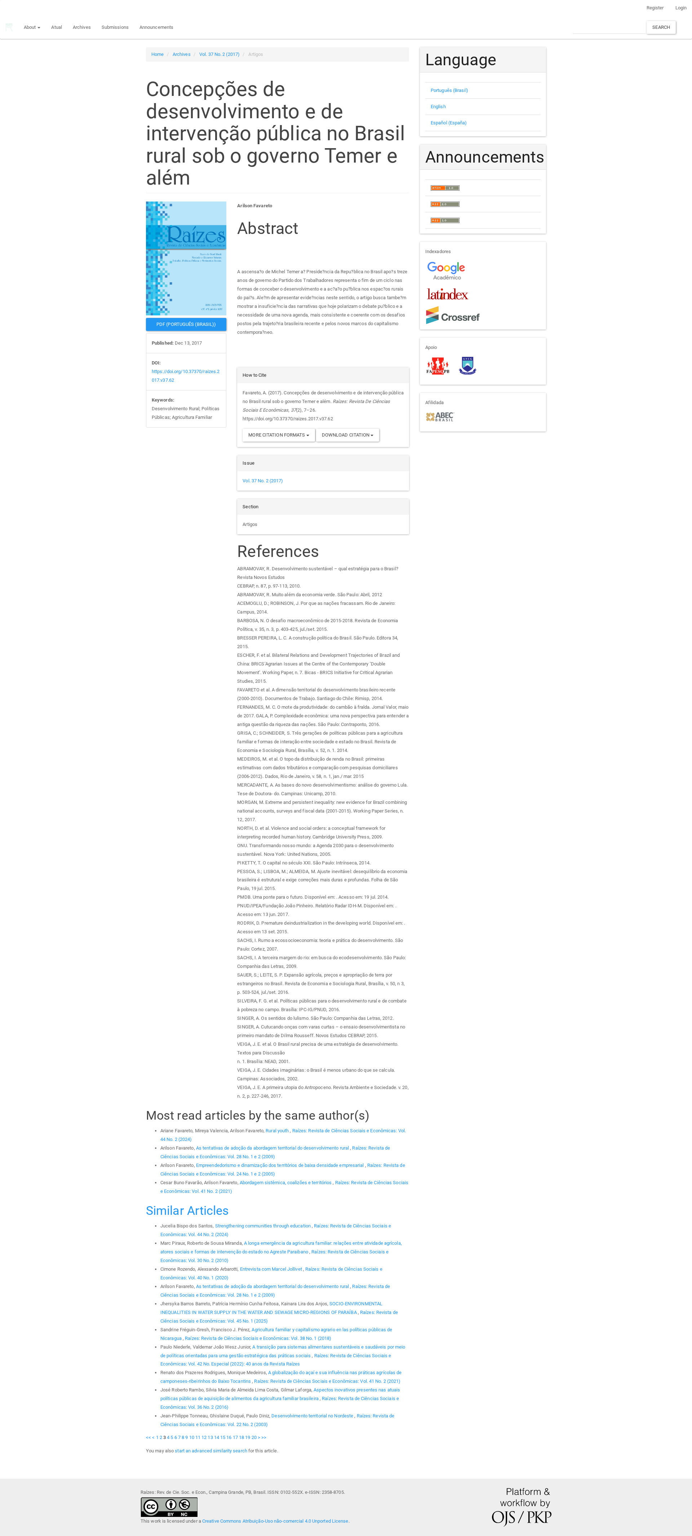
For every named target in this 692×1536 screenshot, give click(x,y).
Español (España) (449, 122)
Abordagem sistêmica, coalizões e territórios (286, 1182)
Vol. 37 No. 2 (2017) (219, 54)
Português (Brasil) (449, 90)
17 (235, 1437)
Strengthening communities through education (263, 1226)
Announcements (156, 27)
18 (241, 1437)
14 (216, 1437)
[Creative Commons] (169, 1506)
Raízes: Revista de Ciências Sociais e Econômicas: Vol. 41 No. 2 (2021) (327, 1381)
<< (148, 1437)
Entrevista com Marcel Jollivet (271, 1269)
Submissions (115, 27)
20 (254, 1437)
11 (197, 1437)
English (438, 106)
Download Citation (346, 435)
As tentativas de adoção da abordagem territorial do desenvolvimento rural (273, 1148)
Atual (56, 27)
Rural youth (278, 1130)
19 (247, 1437)
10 (191, 1437)
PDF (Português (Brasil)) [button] (186, 324)
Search (661, 27)
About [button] (30, 27)
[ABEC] (439, 416)
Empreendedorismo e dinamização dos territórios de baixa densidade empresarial (280, 1165)
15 (222, 1437)
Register (655, 7)
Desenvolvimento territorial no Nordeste (312, 1415)
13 (210, 1437)
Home (157, 54)
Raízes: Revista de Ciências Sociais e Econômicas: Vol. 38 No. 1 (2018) (258, 1338)
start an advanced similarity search (211, 1450)
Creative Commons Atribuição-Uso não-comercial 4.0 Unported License (275, 1521)
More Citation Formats (277, 435)
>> (263, 1437)
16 (228, 1437)
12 (204, 1437)
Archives (82, 27)
